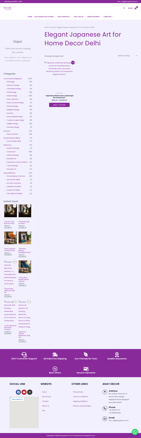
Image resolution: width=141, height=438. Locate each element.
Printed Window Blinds (11, 138)
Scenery (10, 113)
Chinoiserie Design (14, 89)
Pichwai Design (12, 106)
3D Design (11, 82)
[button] (124, 8)
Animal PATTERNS (13, 179)
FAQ (43, 410)
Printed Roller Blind (14, 141)
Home (30, 17)
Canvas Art (11, 152)
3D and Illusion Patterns (16, 176)
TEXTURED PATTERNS (14, 193)
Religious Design (13, 110)
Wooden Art (11, 169)
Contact (45, 401)
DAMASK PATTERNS (14, 186)
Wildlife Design (12, 124)
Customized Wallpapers (44, 17)
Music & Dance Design (15, 103)
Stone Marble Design (15, 116)
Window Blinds (93, 17)
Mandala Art (11, 158)
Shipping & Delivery (80, 401)
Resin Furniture (12, 134)
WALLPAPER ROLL (64, 17)
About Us (45, 406)
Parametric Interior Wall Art (17, 162)
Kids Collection (12, 99)
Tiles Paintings (12, 166)
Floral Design (12, 92)
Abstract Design (13, 85)
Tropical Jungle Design (15, 120)
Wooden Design (13, 127)
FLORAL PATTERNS (13, 190)
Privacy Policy (78, 392)
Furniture (107, 17)
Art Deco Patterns (14, 183)
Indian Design (12, 96)
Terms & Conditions (80, 396)
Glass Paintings (13, 155)
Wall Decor (78, 17)
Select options (59, 105)
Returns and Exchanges (82, 406)
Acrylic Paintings (13, 148)
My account (46, 396)
